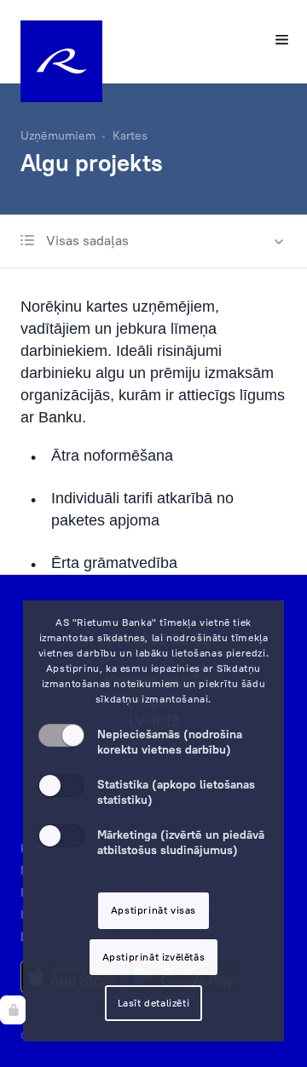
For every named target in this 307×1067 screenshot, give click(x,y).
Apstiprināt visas (153, 910)
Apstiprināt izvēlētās (154, 956)
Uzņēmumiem (58, 135)
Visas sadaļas (86, 240)
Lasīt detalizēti (154, 1002)
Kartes (130, 135)
